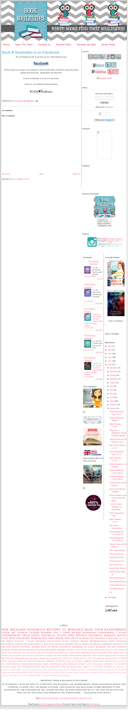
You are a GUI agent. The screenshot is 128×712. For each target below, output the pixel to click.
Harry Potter (8, 673)
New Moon (100, 650)
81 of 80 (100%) (89, 301)
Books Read (108, 44)
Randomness (115, 629)
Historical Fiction (54, 635)
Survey (86, 667)
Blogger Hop (86, 638)
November (113, 371)
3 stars (29, 641)
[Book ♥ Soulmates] (104, 158)
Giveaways (36, 629)
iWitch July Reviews (117, 561)
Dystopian (65, 647)
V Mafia (44, 675)
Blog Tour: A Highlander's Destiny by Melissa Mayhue (118, 433)
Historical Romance (102, 635)
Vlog (5, 638)
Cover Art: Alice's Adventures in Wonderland (116, 507)
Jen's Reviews (21, 673)
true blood (8, 658)
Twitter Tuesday (103, 667)
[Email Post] (36, 101)
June (111, 390)
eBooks (61, 650)
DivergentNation (31, 667)
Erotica (30, 655)
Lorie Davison (95, 704)
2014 (109, 350)
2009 (109, 597)
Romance (75, 629)
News (30, 661)
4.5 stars (11, 670)
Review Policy (63, 44)
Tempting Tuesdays (55, 661)
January (112, 408)
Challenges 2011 (53, 658)
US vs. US (21, 675)
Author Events (74, 650)
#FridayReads (13, 664)
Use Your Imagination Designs (51, 704)
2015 (109, 346)
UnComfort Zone (33, 675)
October (113, 375)
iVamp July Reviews (117, 557)
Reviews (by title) (86, 44)
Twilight (16, 653)
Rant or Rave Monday (117, 550)
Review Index (59, 673)
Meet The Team (24, 44)
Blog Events (31, 670)
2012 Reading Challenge (89, 337)
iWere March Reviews (118, 578)
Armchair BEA (21, 658)
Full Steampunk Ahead (99, 658)
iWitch (122, 653)
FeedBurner (109, 107)
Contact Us (44, 44)
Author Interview (12, 650)
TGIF (9, 653)
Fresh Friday (31, 635)
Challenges (56, 638)
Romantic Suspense (89, 673)
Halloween (8, 644)
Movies (121, 635)
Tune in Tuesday (74, 661)
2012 (109, 357)
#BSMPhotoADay (98, 641)
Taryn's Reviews (24, 644)
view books (100, 279)
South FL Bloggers (107, 673)
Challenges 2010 (17, 655)
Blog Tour (94, 629)
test (111, 592)
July (111, 386)
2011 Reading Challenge (89, 359)
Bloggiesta (29, 650)
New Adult (71, 638)
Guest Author (119, 658)
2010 (109, 364)
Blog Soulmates (19, 638)
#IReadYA (120, 667)
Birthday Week (37, 658)
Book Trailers (117, 641)
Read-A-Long (111, 650)
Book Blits (53, 670)
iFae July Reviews (116, 564)
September (113, 379)
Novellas (47, 673)
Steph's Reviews (21, 647)
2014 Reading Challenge (89, 285)
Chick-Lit (67, 658)
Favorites (95, 644)
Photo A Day (41, 644)
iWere (116, 653)
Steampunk (39, 661)
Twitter (12, 675)
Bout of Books (49, 647)
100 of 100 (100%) (90, 276)
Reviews (54, 629)
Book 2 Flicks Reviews (118, 568)
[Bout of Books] (92, 407)
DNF (90, 670)
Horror (102, 653)
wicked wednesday (84, 632)
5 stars (121, 632)
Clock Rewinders (47, 650)
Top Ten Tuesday (116, 647)
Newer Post (6, 174)
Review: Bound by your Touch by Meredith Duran (118, 498)
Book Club (85, 664)
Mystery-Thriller (17, 661)
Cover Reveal (80, 658)
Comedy (73, 670)
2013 (109, 353)
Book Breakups (70, 664)
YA (64, 629)
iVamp (109, 653)
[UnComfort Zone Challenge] (92, 423)
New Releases (14, 629)
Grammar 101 (79, 647)
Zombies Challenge (94, 661)
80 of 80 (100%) (89, 377)
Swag (119, 673)
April (112, 397)
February (113, 404)
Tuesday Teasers (28, 632)
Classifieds (120, 664)
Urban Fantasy (15, 641)
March (112, 401)
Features (122, 670)
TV (92, 667)
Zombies (66, 675)
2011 (109, 361)
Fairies (49, 655)
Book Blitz (64, 670)
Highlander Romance (80, 655)
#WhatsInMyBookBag (31, 664)
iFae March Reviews (117, 588)
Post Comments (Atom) (20, 179)
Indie (62, 667)
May (111, 393)
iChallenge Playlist (115, 655)
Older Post (76, 174)
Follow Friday (61, 655)
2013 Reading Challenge (89, 310)
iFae (43, 653)
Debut (95, 670)
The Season (98, 655)
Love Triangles (35, 673)
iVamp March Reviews (118, 585)
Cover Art (9, 632)
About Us (20, 670)
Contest (6, 667)
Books (5, 655)
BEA (66, 653)
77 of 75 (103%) (89, 328)
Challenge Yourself (102, 664)
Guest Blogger (97, 647)
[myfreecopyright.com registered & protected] (64, 698)
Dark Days (16, 667)
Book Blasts (39, 638)
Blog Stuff (42, 670)
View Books (99, 303)
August (112, 382)
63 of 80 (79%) (88, 350)
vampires (107, 644)
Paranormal (106, 632)
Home (6, 44)
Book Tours (88, 650)
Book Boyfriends (52, 664)
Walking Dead (55, 675)
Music (5, 661)
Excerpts (40, 655)
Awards (36, 647)
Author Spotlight (55, 653)
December (113, 368)
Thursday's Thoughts (107, 638)
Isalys (93, 267)
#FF (114, 667)
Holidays (41, 641)
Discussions (54, 641)
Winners (46, 632)
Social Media (81, 644)
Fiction (94, 653)
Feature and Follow (107, 670)
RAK (55, 632)
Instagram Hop (74, 667)
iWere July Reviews (117, 554)
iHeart (84, 641)
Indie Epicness (77, 635)
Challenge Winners (79, 653)
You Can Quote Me (31, 653)
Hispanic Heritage (50, 667)
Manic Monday (70, 641)
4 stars (65, 632)
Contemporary (11, 635)
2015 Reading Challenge (93, 262)
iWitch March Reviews (118, 581)
